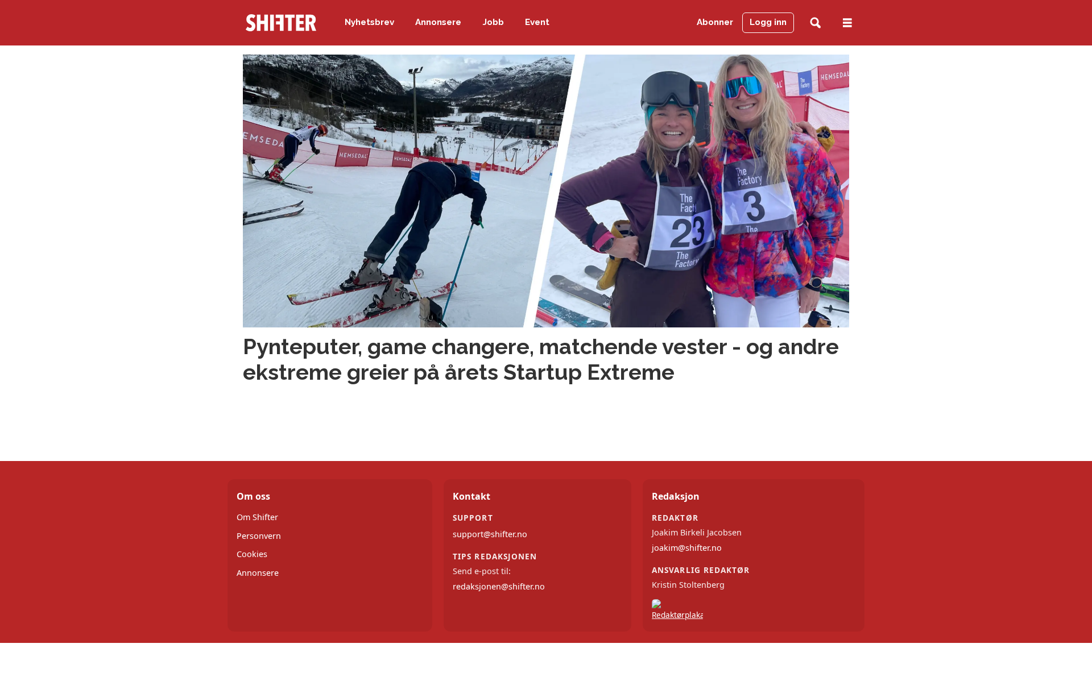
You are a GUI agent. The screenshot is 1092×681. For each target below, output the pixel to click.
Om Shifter (257, 517)
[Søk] (815, 23)
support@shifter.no (490, 534)
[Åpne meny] (847, 23)
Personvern (259, 535)
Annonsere (438, 22)
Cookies (252, 554)
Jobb (493, 22)
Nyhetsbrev (369, 22)
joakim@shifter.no (687, 547)
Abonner (715, 22)
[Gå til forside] (281, 22)
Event (537, 22)
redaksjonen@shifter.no (499, 586)
